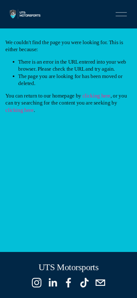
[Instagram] (37, 283)
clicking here (97, 96)
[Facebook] (68, 283)
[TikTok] (84, 283)
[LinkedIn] (52, 283)
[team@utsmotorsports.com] (100, 283)
